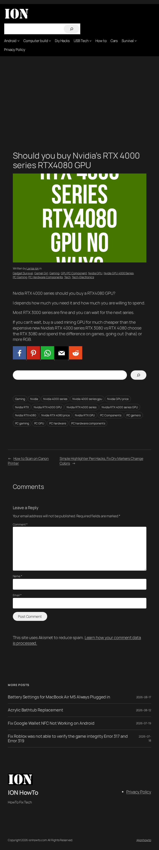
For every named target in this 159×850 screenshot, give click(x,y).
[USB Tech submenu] (90, 41)
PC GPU (39, 423)
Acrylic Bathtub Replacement (35, 710)
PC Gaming (20, 277)
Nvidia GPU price (118, 399)
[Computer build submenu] (50, 41)
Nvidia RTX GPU (85, 415)
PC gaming (22, 423)
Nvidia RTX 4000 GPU (47, 407)
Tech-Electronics (83, 277)
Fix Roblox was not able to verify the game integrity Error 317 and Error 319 (68, 738)
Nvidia (34, 399)
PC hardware (57, 423)
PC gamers (133, 415)
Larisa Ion (32, 268)
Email (17, 595)
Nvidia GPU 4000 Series (119, 273)
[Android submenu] (18, 41)
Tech (67, 277)
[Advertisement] (79, 100)
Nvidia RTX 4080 (25, 415)
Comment (20, 524)
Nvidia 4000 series (55, 399)
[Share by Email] (61, 358)
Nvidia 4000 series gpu (87, 399)
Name (17, 576)
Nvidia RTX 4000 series (81, 407)
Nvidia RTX (22, 407)
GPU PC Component (74, 273)
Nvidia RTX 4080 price (55, 415)
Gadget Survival (23, 273)
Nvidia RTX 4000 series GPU (120, 407)
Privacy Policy (138, 792)
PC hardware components (88, 423)
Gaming (54, 273)
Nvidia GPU (95, 273)
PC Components (110, 415)
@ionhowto (143, 840)
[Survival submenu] (136, 41)
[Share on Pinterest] (33, 358)
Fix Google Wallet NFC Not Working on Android (51, 723)
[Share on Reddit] (75, 358)
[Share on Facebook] (19, 358)
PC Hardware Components (45, 277)
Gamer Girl (41, 273)
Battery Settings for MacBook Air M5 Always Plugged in (59, 697)
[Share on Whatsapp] (47, 358)
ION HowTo (23, 792)
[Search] (71, 28)
